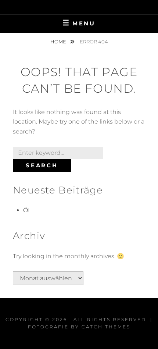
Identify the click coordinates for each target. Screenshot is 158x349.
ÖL (27, 210)
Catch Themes (106, 327)
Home (58, 41)
